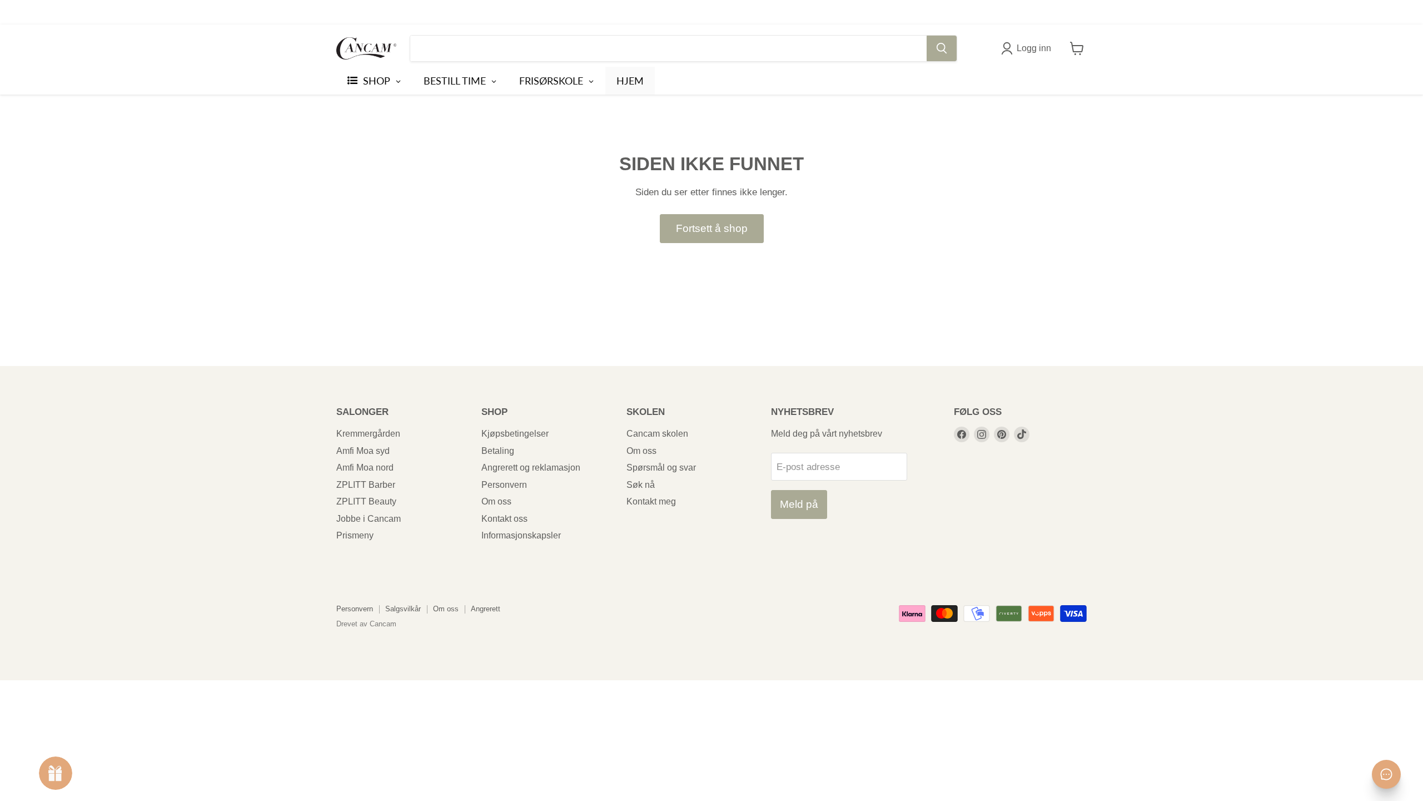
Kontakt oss (504, 518)
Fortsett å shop (712, 228)
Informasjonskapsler (521, 535)
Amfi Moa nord (365, 467)
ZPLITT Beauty (366, 501)
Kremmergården (368, 433)
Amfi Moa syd (363, 451)
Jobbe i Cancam (368, 518)
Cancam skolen (657, 433)
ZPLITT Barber (365, 485)
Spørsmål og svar (661, 467)
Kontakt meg (651, 501)
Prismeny (355, 535)
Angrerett (485, 609)
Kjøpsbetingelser (515, 433)
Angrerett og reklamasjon (530, 467)
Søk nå (640, 485)
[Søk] (942, 48)
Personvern (504, 485)
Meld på (799, 504)
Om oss (496, 501)
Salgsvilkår (403, 609)
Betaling (497, 451)
